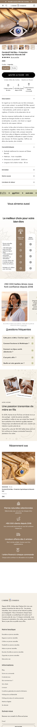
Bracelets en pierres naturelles (10, 634)
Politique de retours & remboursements (13, 698)
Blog (3, 670)
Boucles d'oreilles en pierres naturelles (12, 652)
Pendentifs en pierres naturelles (10, 645)
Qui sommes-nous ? (7, 680)
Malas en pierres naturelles (9, 648)
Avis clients (5, 684)
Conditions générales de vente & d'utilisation (14, 691)
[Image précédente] (2, 26)
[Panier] (34, 5)
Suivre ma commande (8, 673)
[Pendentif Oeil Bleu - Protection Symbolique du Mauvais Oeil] (18, 468)
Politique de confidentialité (9, 694)
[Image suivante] (35, 26)
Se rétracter (5, 705)
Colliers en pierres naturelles (10, 641)
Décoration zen (6, 659)
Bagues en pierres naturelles (10, 638)
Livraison (4, 687)
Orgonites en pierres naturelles (10, 655)
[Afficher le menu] (3, 5)
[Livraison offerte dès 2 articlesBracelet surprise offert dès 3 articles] (18, 1)
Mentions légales (6, 701)
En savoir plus (23, 325)
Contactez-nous (6, 677)
